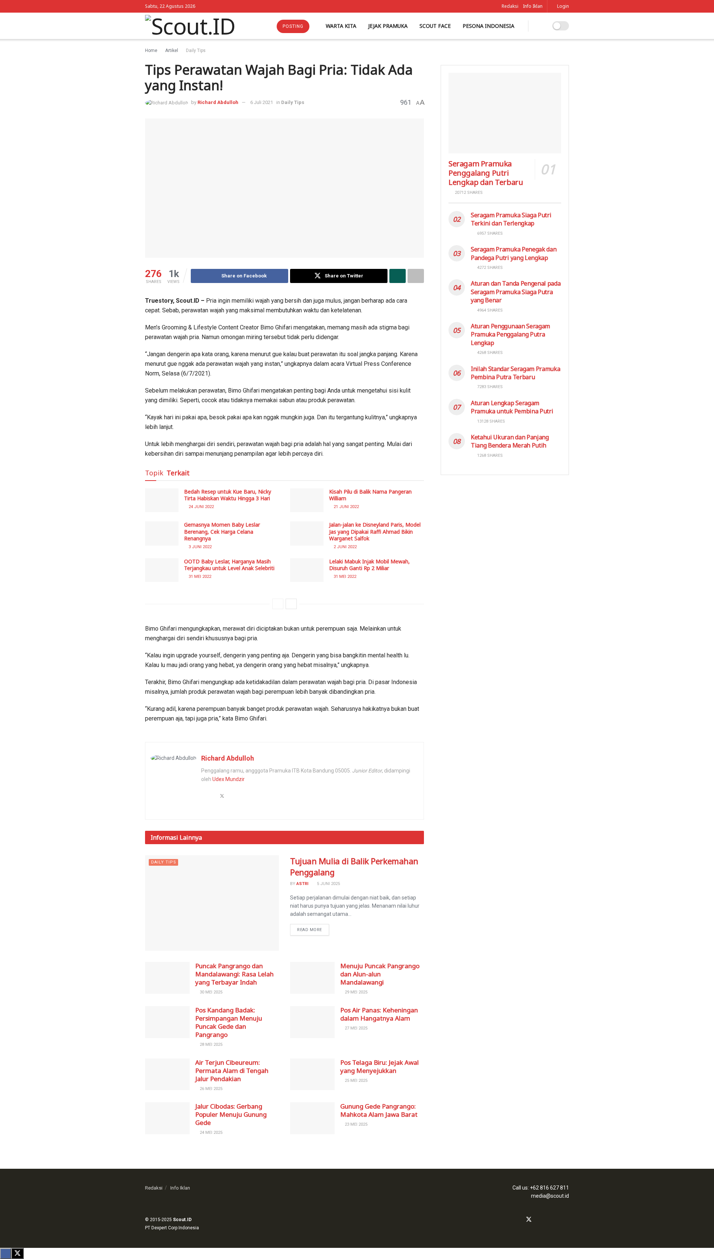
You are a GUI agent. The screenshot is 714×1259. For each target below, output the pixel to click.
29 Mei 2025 (355, 992)
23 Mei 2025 (355, 1124)
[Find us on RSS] (567, 1220)
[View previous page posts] (277, 604)
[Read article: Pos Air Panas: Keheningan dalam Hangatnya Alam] (312, 1022)
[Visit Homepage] (190, 26)
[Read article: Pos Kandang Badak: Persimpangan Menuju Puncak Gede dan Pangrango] (167, 1022)
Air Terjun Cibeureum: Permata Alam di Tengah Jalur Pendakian (231, 1070)
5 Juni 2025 (328, 883)
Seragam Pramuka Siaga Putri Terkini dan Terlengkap (511, 219)
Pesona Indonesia (488, 25)
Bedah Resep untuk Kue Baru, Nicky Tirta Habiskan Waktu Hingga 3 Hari (227, 495)
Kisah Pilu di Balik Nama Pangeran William (370, 495)
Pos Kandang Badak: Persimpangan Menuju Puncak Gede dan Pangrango (228, 1022)
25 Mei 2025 (355, 1080)
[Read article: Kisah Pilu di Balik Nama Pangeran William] (307, 500)
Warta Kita (341, 25)
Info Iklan (533, 6)
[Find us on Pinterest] (557, 1220)
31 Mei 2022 (199, 576)
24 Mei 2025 (210, 1132)
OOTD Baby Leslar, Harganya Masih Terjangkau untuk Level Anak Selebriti (229, 565)
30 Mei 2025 (210, 992)
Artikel (171, 50)
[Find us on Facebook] (519, 1220)
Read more (313, 928)
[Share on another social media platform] (416, 276)
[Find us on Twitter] (529, 1220)
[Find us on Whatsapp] (548, 1220)
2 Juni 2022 (344, 546)
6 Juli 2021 (261, 102)
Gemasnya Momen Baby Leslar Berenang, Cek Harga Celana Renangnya (222, 531)
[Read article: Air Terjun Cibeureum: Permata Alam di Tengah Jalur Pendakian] (167, 1074)
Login (562, 6)
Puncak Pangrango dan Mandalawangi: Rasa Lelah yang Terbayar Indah (234, 974)
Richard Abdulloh (217, 102)
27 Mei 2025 (355, 1028)
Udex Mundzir (228, 779)
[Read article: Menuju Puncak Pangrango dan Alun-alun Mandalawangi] (312, 978)
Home (151, 50)
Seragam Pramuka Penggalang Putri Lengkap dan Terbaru (485, 173)
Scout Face (435, 25)
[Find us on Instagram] (539, 1220)
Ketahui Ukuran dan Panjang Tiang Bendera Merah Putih (510, 441)
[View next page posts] (291, 604)
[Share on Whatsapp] (397, 276)
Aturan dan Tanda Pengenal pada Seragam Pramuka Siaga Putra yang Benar (515, 291)
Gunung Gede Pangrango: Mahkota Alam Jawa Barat (379, 1110)
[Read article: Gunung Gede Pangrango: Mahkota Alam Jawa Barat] (312, 1118)
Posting (293, 26)
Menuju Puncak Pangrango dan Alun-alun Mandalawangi (379, 974)
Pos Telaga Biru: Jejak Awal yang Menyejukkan (379, 1066)
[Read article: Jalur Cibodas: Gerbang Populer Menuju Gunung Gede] (167, 1118)
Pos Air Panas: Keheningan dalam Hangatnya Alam (379, 1014)
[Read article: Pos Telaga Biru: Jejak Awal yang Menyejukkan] (312, 1074)
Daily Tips (196, 50)
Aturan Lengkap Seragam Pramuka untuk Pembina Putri (512, 407)
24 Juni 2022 (200, 506)
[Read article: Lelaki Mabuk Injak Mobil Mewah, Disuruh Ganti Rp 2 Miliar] (307, 570)
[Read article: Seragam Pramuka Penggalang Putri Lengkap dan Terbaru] (504, 113)
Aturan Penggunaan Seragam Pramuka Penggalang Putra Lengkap (510, 334)
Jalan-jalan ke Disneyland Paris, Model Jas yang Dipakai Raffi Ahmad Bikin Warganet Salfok (375, 531)
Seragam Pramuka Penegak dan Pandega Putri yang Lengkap (513, 253)
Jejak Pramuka (388, 25)
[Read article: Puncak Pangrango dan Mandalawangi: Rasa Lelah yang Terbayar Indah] (167, 978)
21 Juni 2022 (345, 506)
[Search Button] (539, 26)
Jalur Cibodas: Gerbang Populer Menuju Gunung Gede (231, 1114)
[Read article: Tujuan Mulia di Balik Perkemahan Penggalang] (212, 903)
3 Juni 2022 (199, 546)
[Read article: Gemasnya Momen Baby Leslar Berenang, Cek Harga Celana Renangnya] (161, 533)
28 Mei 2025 (210, 1044)
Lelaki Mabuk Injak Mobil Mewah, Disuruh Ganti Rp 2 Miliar (369, 565)
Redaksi (510, 6)
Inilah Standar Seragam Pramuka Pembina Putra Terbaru (515, 373)
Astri (302, 883)
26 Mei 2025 (210, 1088)
